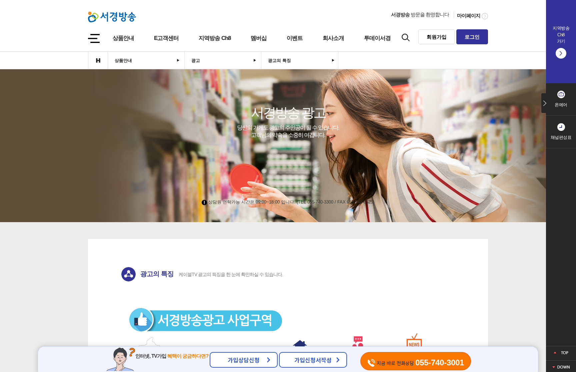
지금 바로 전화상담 (419, 362)
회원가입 (437, 37)
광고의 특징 (279, 60)
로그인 (472, 37)
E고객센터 (166, 38)
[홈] (98, 60)
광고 (195, 60)
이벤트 (295, 38)
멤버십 (259, 38)
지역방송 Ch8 (215, 38)
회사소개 (333, 38)
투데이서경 (377, 38)
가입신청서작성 (313, 360)
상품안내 (123, 38)
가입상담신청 (244, 360)
